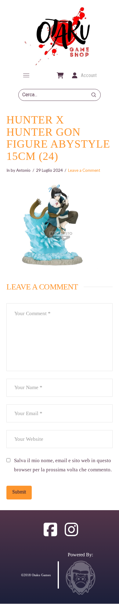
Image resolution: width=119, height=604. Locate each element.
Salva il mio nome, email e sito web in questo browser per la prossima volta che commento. (63, 465)
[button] (26, 75)
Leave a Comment (84, 170)
